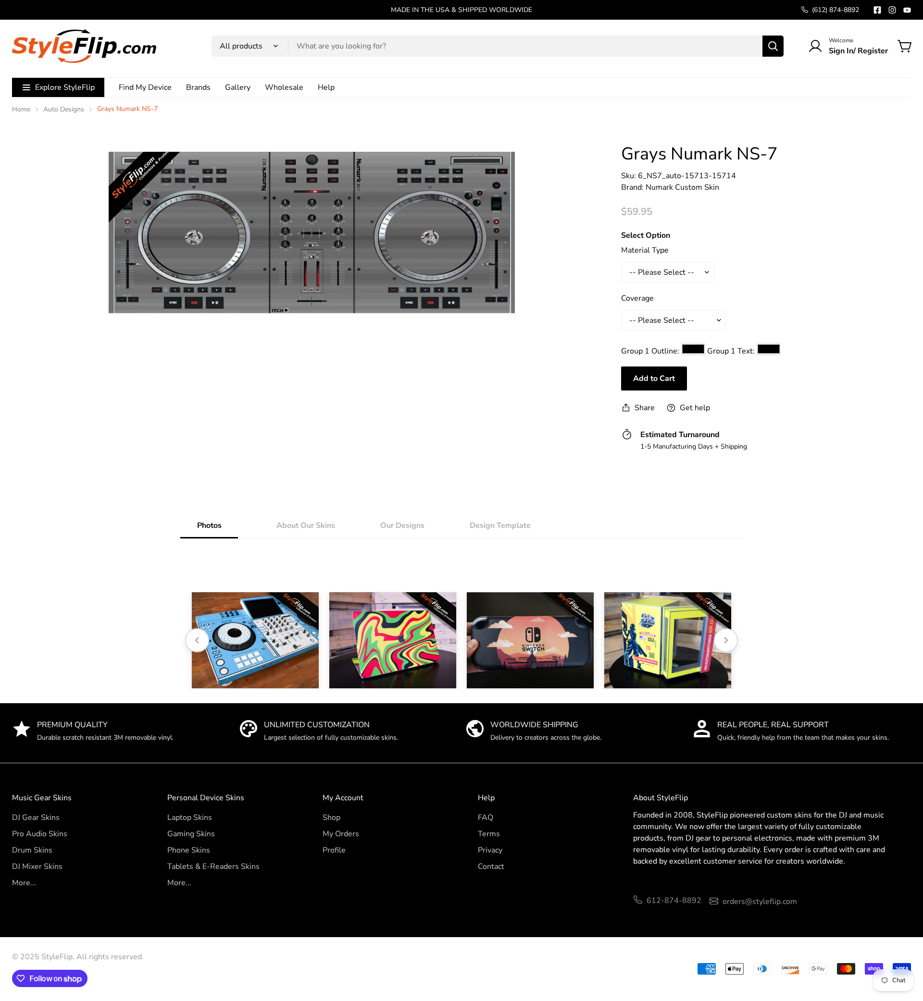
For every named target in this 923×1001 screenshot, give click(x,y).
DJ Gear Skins (36, 817)
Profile (334, 850)
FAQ (485, 817)
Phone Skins (188, 850)
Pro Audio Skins (39, 834)
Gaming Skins (191, 834)
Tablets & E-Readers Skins (213, 866)
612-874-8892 (674, 900)
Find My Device (145, 87)
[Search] (773, 46)
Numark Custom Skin (682, 187)
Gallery (237, 87)
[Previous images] (197, 640)
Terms (489, 834)
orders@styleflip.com (760, 901)
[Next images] (726, 640)
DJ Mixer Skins (37, 866)
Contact (491, 866)
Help (326, 87)
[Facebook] (877, 10)
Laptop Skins (189, 817)
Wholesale (284, 87)
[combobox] (498, 46)
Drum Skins (32, 850)
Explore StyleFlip (65, 87)
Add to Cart (654, 378)
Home (21, 109)
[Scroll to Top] (904, 949)
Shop (331, 817)
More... (24, 883)
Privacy (490, 850)
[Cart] (905, 46)
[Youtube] (907, 10)
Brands (198, 87)
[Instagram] (892, 10)
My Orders (341, 834)
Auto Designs (63, 109)
